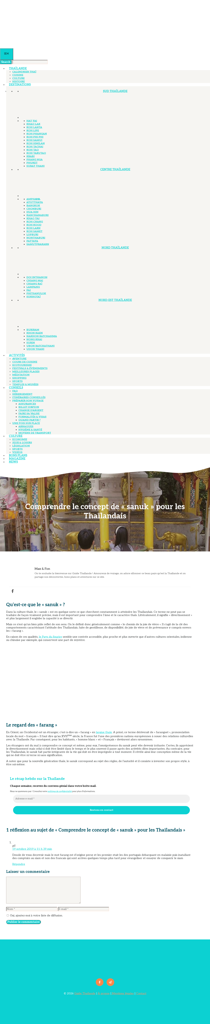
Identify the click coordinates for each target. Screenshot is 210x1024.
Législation (21, 445)
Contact (141, 993)
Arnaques (25, 426)
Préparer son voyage (28, 400)
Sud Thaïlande (115, 91)
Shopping (19, 378)
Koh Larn (33, 228)
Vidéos (17, 452)
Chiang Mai (34, 280)
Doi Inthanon (36, 277)
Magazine (17, 458)
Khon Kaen (34, 333)
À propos (104, 993)
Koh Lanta (34, 127)
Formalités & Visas (32, 416)
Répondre (18, 864)
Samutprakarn (37, 244)
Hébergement (22, 394)
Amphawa (33, 199)
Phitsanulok (36, 293)
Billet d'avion (28, 407)
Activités (17, 355)
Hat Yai (31, 120)
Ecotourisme (22, 365)
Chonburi (33, 208)
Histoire (18, 81)
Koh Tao (32, 150)
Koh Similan (35, 143)
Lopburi (32, 234)
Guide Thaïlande (84, 993)
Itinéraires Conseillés (29, 397)
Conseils (16, 387)
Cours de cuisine (24, 361)
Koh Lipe (32, 130)
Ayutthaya (34, 202)
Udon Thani (35, 349)
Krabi (30, 156)
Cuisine (17, 75)
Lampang (33, 287)
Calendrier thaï (24, 71)
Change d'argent (30, 410)
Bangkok (33, 205)
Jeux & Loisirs (22, 442)
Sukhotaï (33, 296)
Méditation (21, 374)
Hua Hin (32, 212)
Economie (19, 439)
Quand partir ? (29, 420)
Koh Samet (34, 231)
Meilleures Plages (26, 371)
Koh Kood (33, 225)
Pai (28, 290)
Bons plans (18, 455)
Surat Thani (35, 166)
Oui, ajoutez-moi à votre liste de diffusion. (36, 915)
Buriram (32, 329)
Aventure (19, 358)
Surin (30, 342)
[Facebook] (12, 591)
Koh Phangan (36, 133)
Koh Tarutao (36, 153)
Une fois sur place (26, 423)
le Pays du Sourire (50, 636)
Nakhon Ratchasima (41, 336)
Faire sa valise (29, 413)
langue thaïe (104, 732)
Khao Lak (33, 124)
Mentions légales (122, 993)
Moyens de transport (34, 433)
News (13, 461)
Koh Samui (34, 140)
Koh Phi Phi (34, 137)
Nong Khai (34, 339)
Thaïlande (18, 68)
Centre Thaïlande (115, 169)
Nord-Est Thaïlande (115, 300)
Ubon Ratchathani (40, 346)
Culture (18, 78)
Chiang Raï (34, 283)
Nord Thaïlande (115, 247)
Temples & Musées (25, 384)
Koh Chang (34, 221)
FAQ (15, 391)
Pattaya (32, 241)
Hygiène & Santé (30, 429)
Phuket (32, 162)
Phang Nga (34, 159)
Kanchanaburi (37, 215)
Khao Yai (33, 218)
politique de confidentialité (60, 791)
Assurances (27, 403)
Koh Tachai (34, 146)
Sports (17, 381)
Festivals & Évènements (30, 368)
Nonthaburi (35, 237)
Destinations (20, 84)
